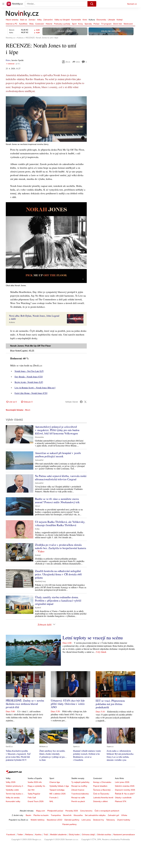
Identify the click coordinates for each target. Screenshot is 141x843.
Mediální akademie (58, 834)
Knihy (37, 529)
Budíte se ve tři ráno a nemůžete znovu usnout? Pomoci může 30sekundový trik (57, 500)
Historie (49, 24)
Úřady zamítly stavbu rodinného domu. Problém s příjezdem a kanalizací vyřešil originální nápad (58, 600)
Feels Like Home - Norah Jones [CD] (31, 393)
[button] (46, 119)
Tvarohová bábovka (80, 794)
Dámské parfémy (71, 820)
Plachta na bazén (41, 815)
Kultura (92, 20)
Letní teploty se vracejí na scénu (93, 637)
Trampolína (56, 815)
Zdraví (37, 506)
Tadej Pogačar (34, 794)
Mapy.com (40, 811)
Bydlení (38, 608)
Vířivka (124, 815)
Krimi (85, 20)
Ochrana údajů (88, 834)
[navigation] (3, 4)
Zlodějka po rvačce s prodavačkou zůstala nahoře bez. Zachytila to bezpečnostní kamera (60, 546)
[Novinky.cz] (22, 14)
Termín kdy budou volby (16, 794)
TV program (106, 24)
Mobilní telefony (37, 820)
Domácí (32, 20)
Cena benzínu (86, 811)
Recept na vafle (78, 797)
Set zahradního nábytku (95, 815)
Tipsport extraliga (56, 790)
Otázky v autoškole (123, 797)
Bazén (28, 815)
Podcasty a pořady (62, 24)
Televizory (110, 820)
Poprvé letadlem (100, 786)
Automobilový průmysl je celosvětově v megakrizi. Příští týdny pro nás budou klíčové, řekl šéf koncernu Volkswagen (57, 430)
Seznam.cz (132, 4)
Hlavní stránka (12, 20)
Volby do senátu (13, 797)
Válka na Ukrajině (62, 20)
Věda (31, 24)
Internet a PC (11, 24)
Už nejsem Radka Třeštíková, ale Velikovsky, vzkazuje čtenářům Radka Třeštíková (60, 523)
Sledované (128, 24)
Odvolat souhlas (104, 834)
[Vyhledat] (91, 4)
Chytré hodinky (123, 820)
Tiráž (46, 834)
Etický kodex (74, 834)
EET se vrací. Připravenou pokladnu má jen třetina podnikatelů (110, 704)
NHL (51, 801)
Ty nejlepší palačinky (80, 782)
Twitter (20, 834)
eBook (67, 61)
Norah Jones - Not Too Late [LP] (29, 371)
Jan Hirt (31, 790)
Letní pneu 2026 (122, 782)
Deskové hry (98, 820)
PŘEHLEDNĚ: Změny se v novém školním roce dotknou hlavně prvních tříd (25, 704)
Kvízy (80, 24)
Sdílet (77, 61)
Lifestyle (111, 20)
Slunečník (67, 815)
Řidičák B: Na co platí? (125, 794)
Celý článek (101, 651)
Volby (39, 20)
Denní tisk (117, 24)
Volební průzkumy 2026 (16, 786)
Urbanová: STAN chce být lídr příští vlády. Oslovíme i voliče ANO (68, 704)
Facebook (10, 834)
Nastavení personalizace (124, 834)
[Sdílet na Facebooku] (81, 401)
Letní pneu (86, 820)
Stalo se (23, 20)
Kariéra (38, 834)
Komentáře (76, 20)
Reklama (29, 834)
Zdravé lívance (77, 790)
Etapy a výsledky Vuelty (38, 786)
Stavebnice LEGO (54, 820)
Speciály (88, 24)
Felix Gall (32, 797)
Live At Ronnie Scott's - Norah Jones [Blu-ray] (35, 387)
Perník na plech (78, 801)
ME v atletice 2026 (57, 794)
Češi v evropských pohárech (107, 811)
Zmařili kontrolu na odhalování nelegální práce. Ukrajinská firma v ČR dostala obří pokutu (58, 574)
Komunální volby (13, 801)
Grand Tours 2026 (36, 801)
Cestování (39, 24)
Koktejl (119, 20)
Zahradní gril (113, 815)
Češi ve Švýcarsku (101, 794)
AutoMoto (23, 24)
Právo (8, 60)
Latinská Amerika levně (103, 797)
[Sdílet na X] (85, 401)
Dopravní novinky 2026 (125, 790)
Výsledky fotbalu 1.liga (59, 786)
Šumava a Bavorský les (103, 790)
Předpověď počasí (55, 811)
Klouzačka (78, 815)
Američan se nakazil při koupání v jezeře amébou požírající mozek (58, 454)
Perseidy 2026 (71, 811)
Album (27, 410)
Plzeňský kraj (40, 581)
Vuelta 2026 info (35, 782)
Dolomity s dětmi (100, 801)
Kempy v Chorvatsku (102, 782)
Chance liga (54, 782)
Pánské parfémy (69, 824)
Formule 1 (53, 797)
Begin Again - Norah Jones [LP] (29, 382)
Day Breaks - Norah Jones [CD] (29, 376)
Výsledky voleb (12, 790)
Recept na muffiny (79, 786)
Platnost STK (120, 801)
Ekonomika (101, 20)
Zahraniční (48, 20)
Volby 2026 (10, 782)
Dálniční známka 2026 (124, 786)
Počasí (96, 24)
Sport (74, 24)
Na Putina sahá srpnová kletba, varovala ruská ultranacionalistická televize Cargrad (60, 477)
